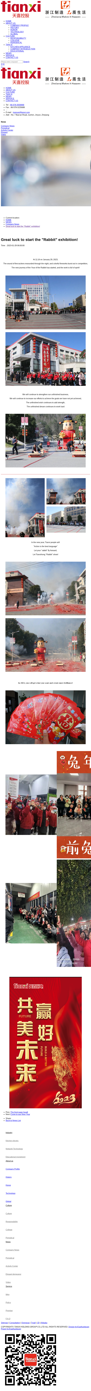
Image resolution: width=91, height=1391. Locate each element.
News (8, 1242)
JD (38, 1323)
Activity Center (12, 1266)
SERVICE (10, 55)
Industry (9, 1133)
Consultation (14, 1323)
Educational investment (15, 1157)
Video (8, 1282)
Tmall (33, 1323)
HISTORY (14, 28)
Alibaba (44, 1323)
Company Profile (13, 1169)
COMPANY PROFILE (19, 25)
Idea (7, 1294)
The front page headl (19, 1112)
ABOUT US (11, 23)
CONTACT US (12, 58)
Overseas (25, 1323)
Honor (8, 1185)
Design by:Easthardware (78, 1327)
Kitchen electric (12, 1141)
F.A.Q (8, 1319)
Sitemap (4, 1323)
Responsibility (12, 1222)
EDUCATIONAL (17, 51)
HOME (8, 21)
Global (8, 1201)
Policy (8, 1303)
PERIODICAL (16, 43)
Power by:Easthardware (11, 1329)
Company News (12, 224)
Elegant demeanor (13, 1274)
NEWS (8, 53)
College (9, 1230)
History (9, 1177)
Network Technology (14, 1149)
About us (9, 1161)
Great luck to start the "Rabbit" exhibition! (23, 226)
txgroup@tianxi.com (21, 112)
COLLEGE (14, 40)
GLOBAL (14, 34)
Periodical (10, 1238)
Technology (10, 1193)
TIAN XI (9, 45)
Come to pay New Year (20, 1114)
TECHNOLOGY (17, 32)
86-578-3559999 (17, 105)
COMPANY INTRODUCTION (22, 49)
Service (9, 1286)
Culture (9, 1205)
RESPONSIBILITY (18, 38)
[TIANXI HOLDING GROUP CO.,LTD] (44, 17)
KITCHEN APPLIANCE (20, 47)
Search (26, 62)
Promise (9, 1311)
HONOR (14, 30)
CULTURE (10, 36)
